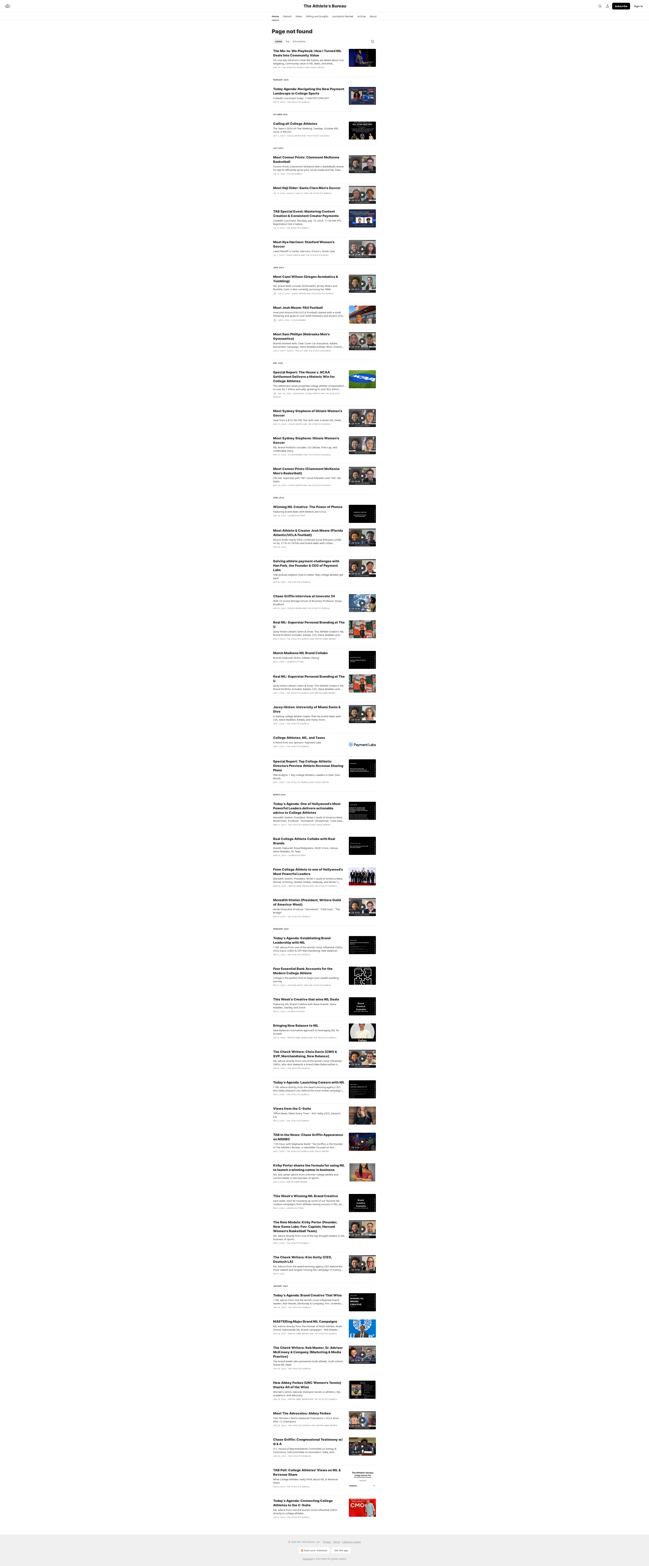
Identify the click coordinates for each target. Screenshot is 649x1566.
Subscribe (621, 6)
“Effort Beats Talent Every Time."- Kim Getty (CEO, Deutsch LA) (306, 1115)
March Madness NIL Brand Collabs (300, 653)
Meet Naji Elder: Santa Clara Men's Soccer (307, 188)
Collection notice (351, 1542)
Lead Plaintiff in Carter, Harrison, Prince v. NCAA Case (304, 251)
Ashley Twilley (295, 193)
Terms (336, 1542)
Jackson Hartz (295, 985)
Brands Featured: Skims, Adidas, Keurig (296, 657)
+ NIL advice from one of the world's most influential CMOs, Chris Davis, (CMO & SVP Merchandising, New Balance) (308, 949)
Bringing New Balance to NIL (295, 1026)
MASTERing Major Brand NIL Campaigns (305, 1321)
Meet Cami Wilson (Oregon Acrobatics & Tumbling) (305, 279)
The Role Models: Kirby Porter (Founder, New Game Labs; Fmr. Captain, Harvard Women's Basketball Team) (305, 1226)
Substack (308, 1558)
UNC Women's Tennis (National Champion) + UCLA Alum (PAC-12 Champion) (306, 1419)
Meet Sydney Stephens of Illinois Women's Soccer (307, 413)
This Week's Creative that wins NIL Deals (306, 999)
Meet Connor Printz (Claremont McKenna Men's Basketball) (306, 471)
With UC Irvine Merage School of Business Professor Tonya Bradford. (307, 602)
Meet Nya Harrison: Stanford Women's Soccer (303, 244)
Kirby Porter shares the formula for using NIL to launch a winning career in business (309, 1168)
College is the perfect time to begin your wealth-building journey (306, 979)
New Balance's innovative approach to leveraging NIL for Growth (306, 1032)
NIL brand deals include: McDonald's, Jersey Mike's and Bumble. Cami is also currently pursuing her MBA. (305, 287)
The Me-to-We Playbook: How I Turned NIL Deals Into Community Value (307, 53)
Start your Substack (315, 1550)
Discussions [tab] (299, 41)
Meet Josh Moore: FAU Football (298, 308)
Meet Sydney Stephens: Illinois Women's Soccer (306, 440)
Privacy (327, 1542)
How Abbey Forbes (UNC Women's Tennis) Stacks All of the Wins (307, 1385)
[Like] (275, 178)
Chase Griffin (317, 67)
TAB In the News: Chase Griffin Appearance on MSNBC (308, 1137)
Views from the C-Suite (292, 1109)
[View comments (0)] (299, 107)
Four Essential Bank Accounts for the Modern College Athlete (303, 971)
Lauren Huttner (296, 515)
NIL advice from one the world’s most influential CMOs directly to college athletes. (305, 1511)
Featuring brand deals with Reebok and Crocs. (300, 511)
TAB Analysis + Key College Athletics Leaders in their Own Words (306, 776)
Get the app (341, 1550)
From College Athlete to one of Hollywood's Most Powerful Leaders (308, 872)
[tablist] (290, 41)
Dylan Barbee (294, 174)
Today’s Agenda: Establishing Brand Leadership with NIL (302, 940)
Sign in (638, 6)
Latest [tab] (278, 41)
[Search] (600, 6)
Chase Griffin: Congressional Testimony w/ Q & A (308, 1442)
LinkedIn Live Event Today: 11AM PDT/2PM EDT (301, 98)
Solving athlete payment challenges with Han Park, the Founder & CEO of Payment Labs (306, 565)
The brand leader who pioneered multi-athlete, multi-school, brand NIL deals (308, 1363)
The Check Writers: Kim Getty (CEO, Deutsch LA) (302, 1259)
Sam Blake (298, 393)
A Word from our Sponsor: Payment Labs (297, 742)
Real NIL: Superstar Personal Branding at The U (309, 624)
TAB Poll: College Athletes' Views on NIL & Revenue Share (307, 1472)
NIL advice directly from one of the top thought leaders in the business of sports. (308, 1237)
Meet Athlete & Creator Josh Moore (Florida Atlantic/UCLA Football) (308, 533)
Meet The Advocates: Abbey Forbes (302, 1413)
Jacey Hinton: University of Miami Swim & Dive (307, 709)
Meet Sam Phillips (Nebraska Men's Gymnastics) (301, 336)
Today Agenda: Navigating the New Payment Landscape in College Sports (308, 91)
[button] (275, 16)
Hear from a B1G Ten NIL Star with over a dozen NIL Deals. (307, 420)
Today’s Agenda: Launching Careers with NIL (309, 1082)
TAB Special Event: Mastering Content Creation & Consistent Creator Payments (306, 214)
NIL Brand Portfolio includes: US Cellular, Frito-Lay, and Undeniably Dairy (305, 449)
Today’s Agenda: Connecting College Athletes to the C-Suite (303, 1503)
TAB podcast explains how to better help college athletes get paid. (308, 576)
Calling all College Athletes (295, 124)
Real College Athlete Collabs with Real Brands (304, 841)
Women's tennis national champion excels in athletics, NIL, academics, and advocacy (307, 1393)
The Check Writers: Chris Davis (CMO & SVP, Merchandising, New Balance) (305, 1054)
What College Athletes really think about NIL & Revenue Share (305, 1481)
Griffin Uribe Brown (325, 639)
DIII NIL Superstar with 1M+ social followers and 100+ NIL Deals (307, 479)
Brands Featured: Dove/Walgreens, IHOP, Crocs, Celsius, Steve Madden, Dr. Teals (305, 849)
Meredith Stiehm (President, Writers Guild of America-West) (307, 902)
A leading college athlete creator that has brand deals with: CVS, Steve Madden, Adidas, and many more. (307, 718)
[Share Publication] (607, 6)
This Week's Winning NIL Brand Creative (305, 1196)
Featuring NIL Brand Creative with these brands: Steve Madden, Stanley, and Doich (304, 1005)
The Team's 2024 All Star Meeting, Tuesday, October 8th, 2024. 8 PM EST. (306, 130)
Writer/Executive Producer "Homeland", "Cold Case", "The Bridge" (306, 910)
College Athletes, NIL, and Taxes (299, 738)
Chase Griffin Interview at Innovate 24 (304, 596)
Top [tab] (287, 41)
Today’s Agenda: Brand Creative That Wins (307, 1295)
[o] (362, 194)
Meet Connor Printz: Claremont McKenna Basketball (306, 159)
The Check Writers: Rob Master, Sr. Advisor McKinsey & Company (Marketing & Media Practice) (308, 1352)
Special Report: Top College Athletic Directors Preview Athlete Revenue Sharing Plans (308, 765)
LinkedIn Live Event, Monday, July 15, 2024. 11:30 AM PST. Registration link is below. (307, 222)
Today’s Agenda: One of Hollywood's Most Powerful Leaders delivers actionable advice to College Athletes (307, 808)
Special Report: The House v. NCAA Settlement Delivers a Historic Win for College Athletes (304, 376)
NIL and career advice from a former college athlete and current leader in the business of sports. (305, 1176)
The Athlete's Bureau (293, 67)
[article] (324, 61)
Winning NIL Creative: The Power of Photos (307, 507)
